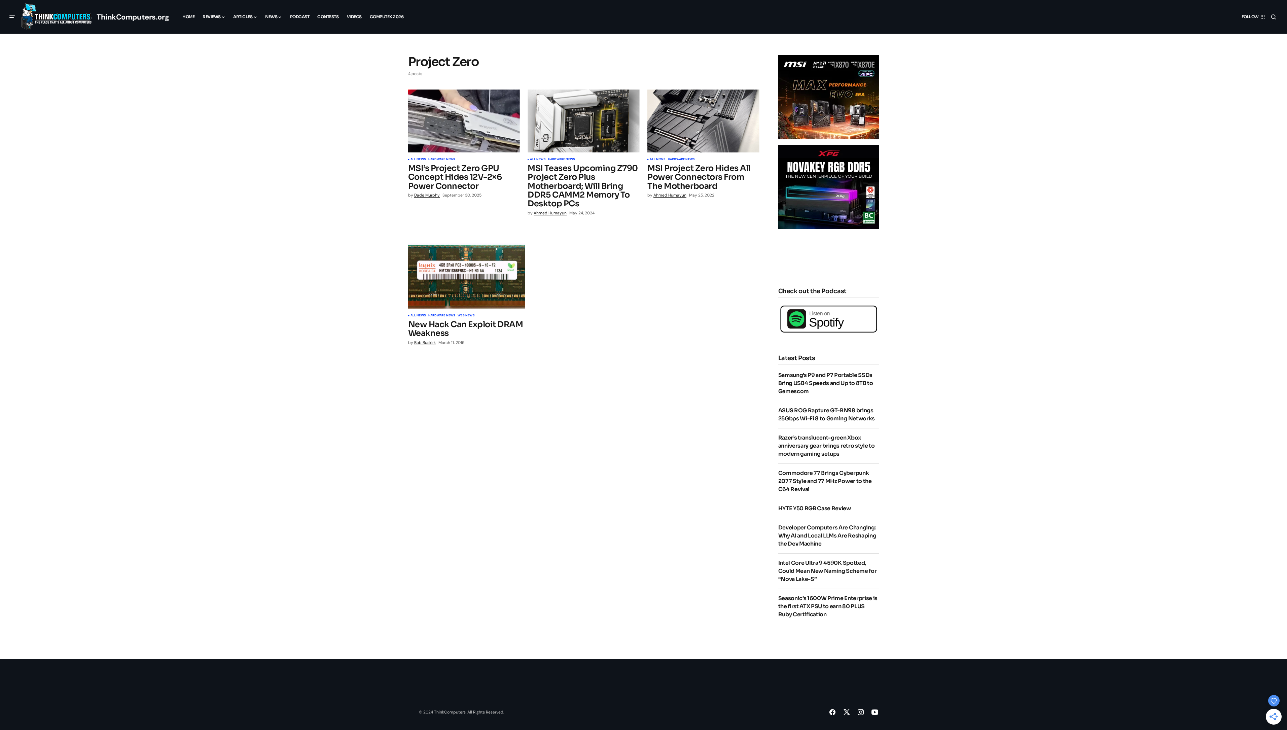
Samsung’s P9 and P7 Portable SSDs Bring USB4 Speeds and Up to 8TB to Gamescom (825, 383)
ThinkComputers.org (133, 17)
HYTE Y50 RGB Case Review (814, 508)
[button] (12, 17)
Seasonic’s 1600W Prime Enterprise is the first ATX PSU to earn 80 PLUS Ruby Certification (828, 606)
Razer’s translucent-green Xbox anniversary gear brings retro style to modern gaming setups (826, 445)
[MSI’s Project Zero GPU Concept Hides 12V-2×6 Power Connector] (464, 121)
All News (418, 159)
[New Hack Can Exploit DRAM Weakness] (466, 276)
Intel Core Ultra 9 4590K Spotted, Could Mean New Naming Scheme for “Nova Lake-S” (827, 571)
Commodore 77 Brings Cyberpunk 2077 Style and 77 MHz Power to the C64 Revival (825, 481)
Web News (466, 315)
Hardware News (441, 159)
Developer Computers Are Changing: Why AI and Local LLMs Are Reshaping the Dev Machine (827, 535)
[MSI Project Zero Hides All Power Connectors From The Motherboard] (703, 121)
